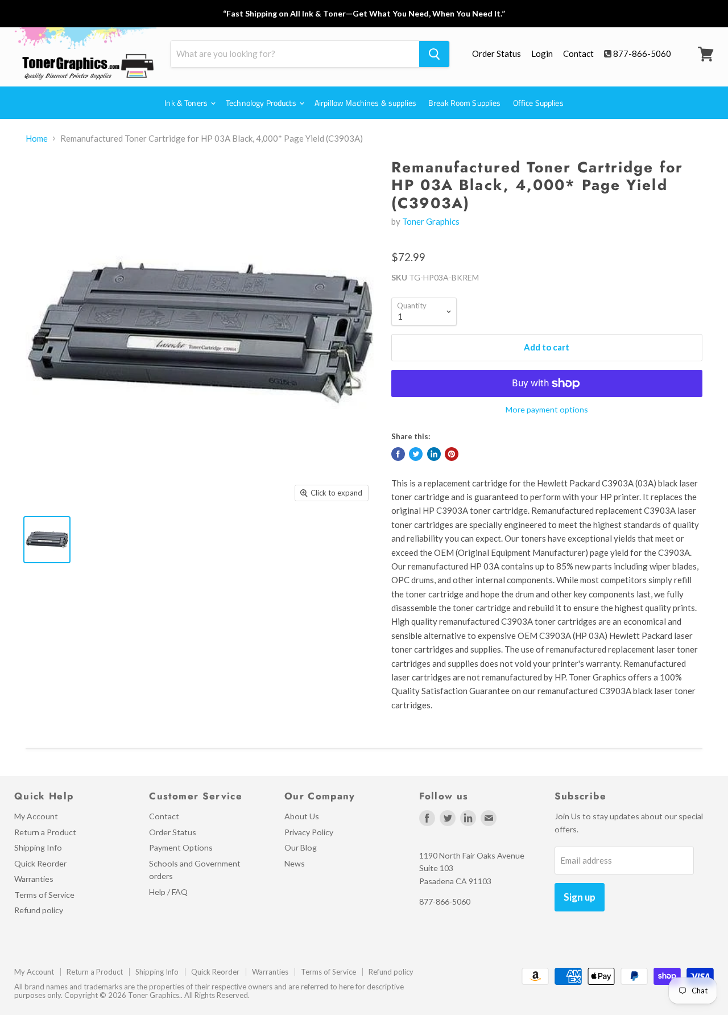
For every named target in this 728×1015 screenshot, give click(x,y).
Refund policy (38, 910)
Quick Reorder (40, 863)
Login (542, 53)
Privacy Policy (308, 832)
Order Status (496, 53)
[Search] (434, 54)
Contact (578, 53)
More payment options (547, 409)
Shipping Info (38, 847)
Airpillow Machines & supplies (365, 103)
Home (37, 138)
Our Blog (300, 847)
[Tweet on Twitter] (416, 454)
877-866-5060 (642, 53)
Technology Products (262, 103)
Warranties (33, 879)
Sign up (579, 897)
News (294, 863)
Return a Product (45, 832)
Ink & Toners (186, 103)
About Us (301, 816)
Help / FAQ (168, 892)
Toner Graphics (431, 221)
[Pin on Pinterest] (451, 454)
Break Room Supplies (464, 103)
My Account (36, 816)
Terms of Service (44, 895)
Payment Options (181, 847)
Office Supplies (538, 103)
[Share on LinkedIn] (434, 454)
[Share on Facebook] (398, 454)
